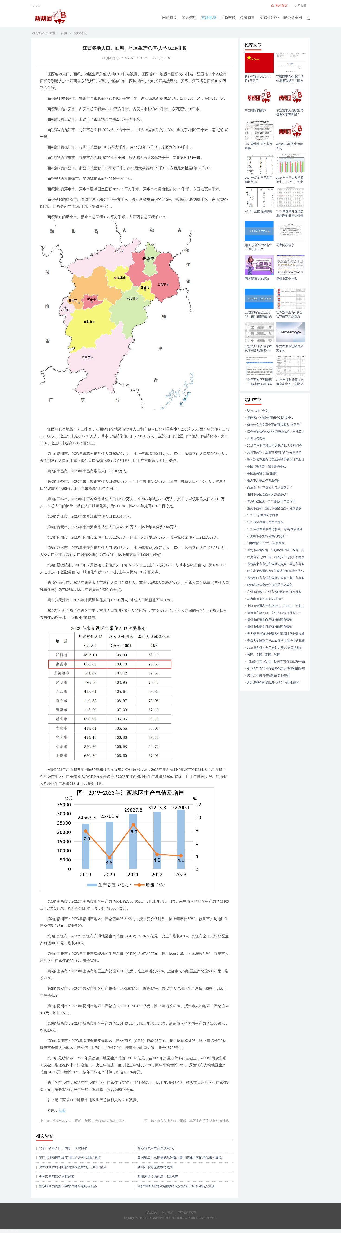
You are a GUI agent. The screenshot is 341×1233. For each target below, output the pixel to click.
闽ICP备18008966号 (205, 1218)
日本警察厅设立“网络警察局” (266, 543)
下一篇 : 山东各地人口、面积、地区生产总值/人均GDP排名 (186, 1121)
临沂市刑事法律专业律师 (263, 480)
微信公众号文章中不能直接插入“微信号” (274, 424)
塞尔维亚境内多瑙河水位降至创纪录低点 (68, 1186)
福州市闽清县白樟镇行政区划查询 (269, 619)
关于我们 (167, 1212)
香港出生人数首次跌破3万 (156, 1148)
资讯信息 (189, 18)
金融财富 (247, 18)
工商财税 (228, 18)
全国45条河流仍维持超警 (155, 1167)
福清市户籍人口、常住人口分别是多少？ (274, 613)
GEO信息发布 (187, 1212)
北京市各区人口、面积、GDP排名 (63, 1148)
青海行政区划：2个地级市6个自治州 (271, 501)
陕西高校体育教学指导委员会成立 (269, 585)
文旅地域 (208, 18)
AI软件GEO (269, 18)
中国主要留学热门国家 (262, 473)
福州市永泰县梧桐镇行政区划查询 (269, 626)
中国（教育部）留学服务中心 (266, 466)
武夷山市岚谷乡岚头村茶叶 (265, 599)
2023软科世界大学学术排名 (265, 522)
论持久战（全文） (259, 410)
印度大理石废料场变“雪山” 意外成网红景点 (70, 1157)
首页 (64, 33)
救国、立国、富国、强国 (263, 654)
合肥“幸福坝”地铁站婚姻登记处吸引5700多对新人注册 (176, 1186)
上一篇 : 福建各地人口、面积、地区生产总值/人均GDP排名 (82, 1121)
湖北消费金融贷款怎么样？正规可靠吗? (273, 682)
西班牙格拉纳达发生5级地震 (157, 1176)
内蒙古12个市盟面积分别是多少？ (270, 487)
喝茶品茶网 (292, 18)
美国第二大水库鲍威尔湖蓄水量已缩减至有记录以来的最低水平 (179, 1159)
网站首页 (169, 18)
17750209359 (9, 1231)
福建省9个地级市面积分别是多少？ (270, 417)
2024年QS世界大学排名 (262, 515)
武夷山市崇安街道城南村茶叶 (266, 536)
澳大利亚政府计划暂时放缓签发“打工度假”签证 (72, 1167)
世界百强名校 (256, 438)
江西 (62, 1110)
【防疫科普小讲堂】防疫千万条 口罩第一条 (276, 661)
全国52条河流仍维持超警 (56, 1176)
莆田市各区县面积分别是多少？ (268, 494)
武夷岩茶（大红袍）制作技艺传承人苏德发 (275, 557)
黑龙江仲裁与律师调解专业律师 (268, 675)
